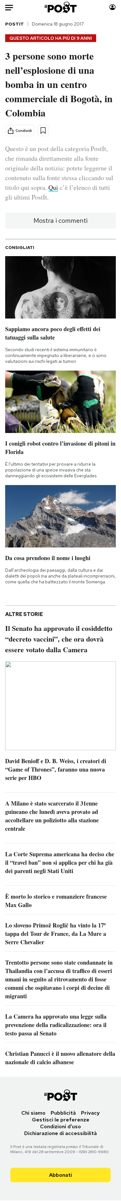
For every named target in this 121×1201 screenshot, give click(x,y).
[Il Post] (60, 7)
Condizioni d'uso (60, 1126)
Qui (53, 187)
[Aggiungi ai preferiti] (43, 130)
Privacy (90, 1112)
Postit (14, 24)
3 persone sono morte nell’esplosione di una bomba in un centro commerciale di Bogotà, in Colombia (59, 84)
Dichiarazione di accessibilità (60, 1133)
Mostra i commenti (60, 220)
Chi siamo (33, 1112)
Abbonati (60, 1175)
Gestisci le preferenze (60, 1119)
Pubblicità (63, 1112)
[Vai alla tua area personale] (112, 7)
